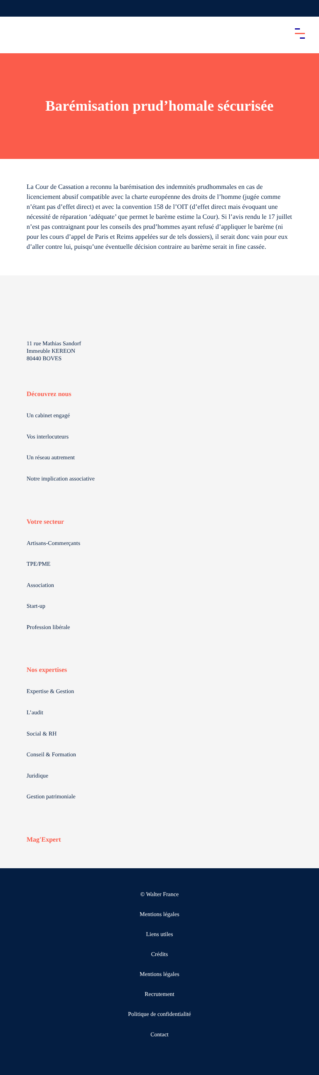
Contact (159, 1035)
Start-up (36, 606)
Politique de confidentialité (159, 1014)
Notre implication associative (61, 479)
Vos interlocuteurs (48, 437)
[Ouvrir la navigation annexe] (13, 8)
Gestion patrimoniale (51, 797)
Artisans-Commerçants (53, 543)
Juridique (37, 776)
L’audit (35, 713)
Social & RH (41, 734)
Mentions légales (159, 915)
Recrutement (159, 994)
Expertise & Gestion (50, 692)
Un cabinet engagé (48, 416)
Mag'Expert (44, 839)
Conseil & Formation (51, 755)
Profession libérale (48, 627)
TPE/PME (39, 564)
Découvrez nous (49, 394)
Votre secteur (45, 521)
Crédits (159, 954)
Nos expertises (47, 670)
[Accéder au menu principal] (300, 33)
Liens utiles (159, 934)
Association (40, 585)
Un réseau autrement (51, 458)
